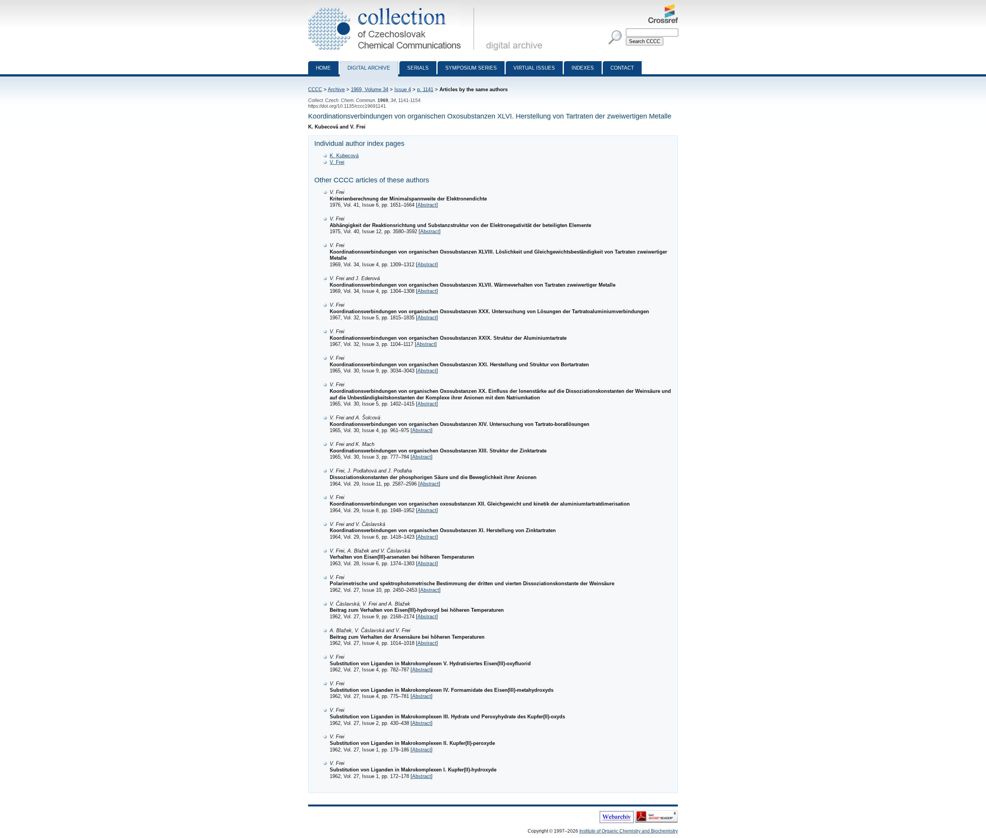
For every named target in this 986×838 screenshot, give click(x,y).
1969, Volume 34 (369, 89)
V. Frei (337, 162)
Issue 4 (402, 89)
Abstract (427, 205)
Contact (622, 68)
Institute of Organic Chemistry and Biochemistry (628, 831)
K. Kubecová (344, 156)
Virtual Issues (534, 68)
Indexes (583, 68)
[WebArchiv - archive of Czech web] (617, 821)
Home (323, 68)
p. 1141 (425, 89)
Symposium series (471, 68)
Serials (418, 68)
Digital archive (368, 68)
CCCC (315, 89)
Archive (336, 89)
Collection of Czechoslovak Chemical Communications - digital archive (393, 7)
